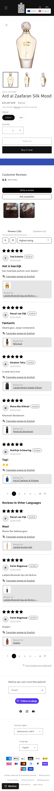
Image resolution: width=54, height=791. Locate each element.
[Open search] (5, 240)
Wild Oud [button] (17, 343)
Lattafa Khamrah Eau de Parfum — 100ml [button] (20, 295)
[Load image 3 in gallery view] (43, 79)
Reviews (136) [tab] (14, 231)
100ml (10, 118)
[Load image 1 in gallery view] (10, 79)
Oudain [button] (16, 642)
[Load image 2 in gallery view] (27, 79)
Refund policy (44, 775)
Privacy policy (13, 780)
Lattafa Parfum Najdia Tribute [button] (27, 387)
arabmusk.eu (15, 775)
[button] (6, 8)
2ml (22, 118)
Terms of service (27, 780)
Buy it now (27, 149)
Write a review (27, 190)
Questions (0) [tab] (39, 231)
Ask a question (27, 196)
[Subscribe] (42, 690)
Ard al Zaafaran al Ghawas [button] (26, 480)
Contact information (22, 784)
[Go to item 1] (10, 210)
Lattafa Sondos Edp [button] (22, 547)
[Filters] (13, 240)
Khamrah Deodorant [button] (23, 431)
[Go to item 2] (27, 210)
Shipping (17, 107)
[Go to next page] (45, 494)
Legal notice (38, 784)
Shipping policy (43, 780)
